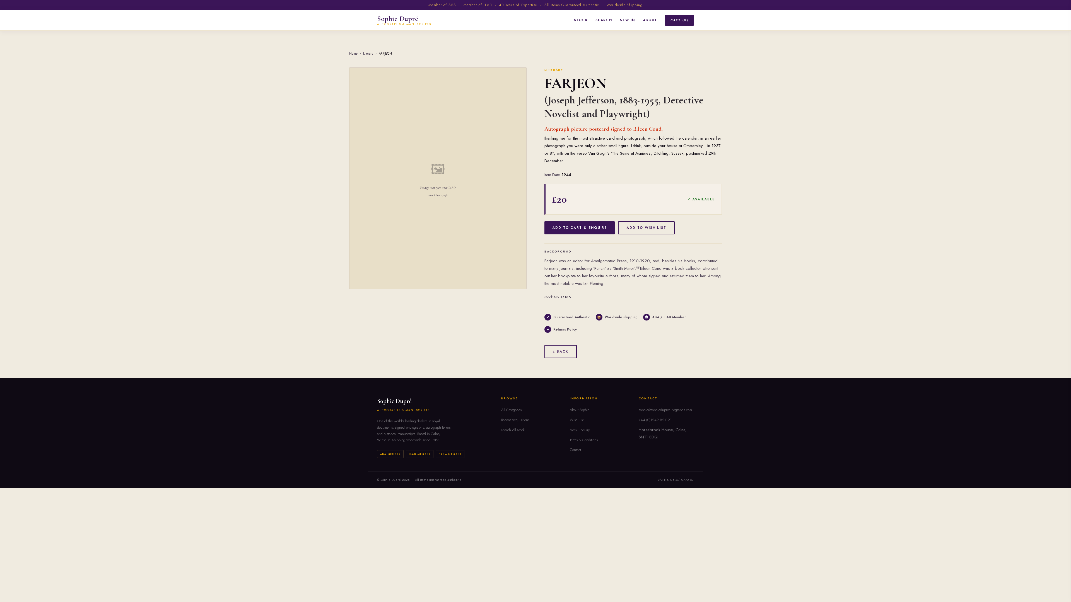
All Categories (511, 409)
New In (627, 20)
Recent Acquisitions (515, 420)
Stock (581, 20)
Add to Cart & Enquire (579, 227)
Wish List (576, 420)
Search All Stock (513, 430)
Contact (575, 449)
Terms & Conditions (584, 440)
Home (353, 53)
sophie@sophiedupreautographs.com (665, 409)
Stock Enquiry (580, 430)
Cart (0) (679, 20)
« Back (560, 351)
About (650, 20)
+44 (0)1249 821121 (655, 420)
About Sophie (579, 409)
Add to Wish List (646, 227)
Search (603, 20)
